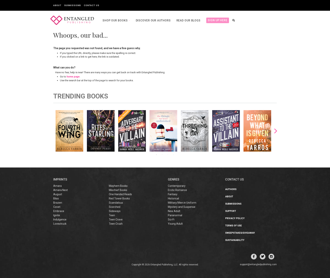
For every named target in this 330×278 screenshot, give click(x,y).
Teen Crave (116, 219)
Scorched (114, 206)
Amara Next (60, 190)
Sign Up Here (217, 20)
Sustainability (234, 240)
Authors (230, 189)
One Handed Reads (120, 194)
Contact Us (91, 5)
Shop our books (116, 20)
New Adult (174, 211)
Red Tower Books (119, 198)
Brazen (57, 202)
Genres (173, 179)
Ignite (56, 215)
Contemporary (176, 185)
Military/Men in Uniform (182, 202)
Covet (56, 206)
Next (275, 130)
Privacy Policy (235, 218)
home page (73, 76)
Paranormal (175, 215)
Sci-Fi (171, 219)
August (57, 194)
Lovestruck (59, 223)
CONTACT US (234, 179)
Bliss (56, 198)
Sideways (115, 211)
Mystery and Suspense (181, 206)
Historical (173, 198)
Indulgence (59, 219)
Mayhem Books (118, 185)
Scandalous (116, 202)
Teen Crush (116, 223)
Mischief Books (118, 190)
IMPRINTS (60, 179)
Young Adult (175, 223)
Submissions (72, 5)
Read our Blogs (188, 20)
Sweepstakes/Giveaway (240, 233)
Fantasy (172, 194)
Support (230, 211)
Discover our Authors (153, 20)
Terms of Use (233, 225)
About (57, 5)
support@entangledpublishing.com (258, 264)
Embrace (58, 211)
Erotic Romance (177, 190)
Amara (57, 185)
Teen (112, 215)
